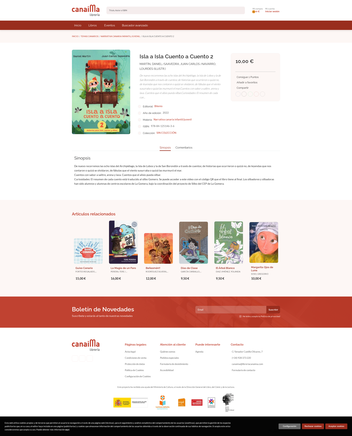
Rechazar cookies (313, 426)
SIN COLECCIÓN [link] (166, 132)
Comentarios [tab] (183, 147)
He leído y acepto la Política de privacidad (261, 316)
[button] (257, 10)
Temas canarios (89, 36)
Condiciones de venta (135, 357)
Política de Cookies (134, 370)
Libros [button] (92, 25)
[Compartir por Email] (256, 94)
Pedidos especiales (169, 357)
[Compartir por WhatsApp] (250, 94)
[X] (90, 358)
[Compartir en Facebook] (238, 94)
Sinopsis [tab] (165, 147)
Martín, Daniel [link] (151, 64)
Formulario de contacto (243, 370)
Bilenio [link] (158, 106)
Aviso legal (130, 351)
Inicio (75, 36)
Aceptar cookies (336, 426)
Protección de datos (135, 364)
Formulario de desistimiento (174, 364)
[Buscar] (240, 10)
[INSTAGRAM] (82, 358)
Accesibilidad (167, 370)
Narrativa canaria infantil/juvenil (120, 36)
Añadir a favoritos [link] (247, 82)
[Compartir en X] (244, 94)
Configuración (289, 426)
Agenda (199, 351)
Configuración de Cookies (138, 376)
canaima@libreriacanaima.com (247, 364)
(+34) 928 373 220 (241, 357)
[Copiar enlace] (262, 94)
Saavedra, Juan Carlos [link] (182, 64)
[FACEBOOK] (75, 358)
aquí (67, 429)
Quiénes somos (167, 351)
